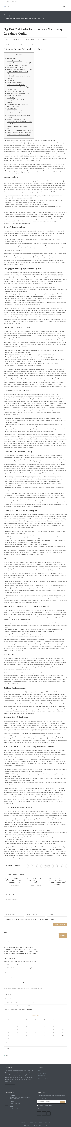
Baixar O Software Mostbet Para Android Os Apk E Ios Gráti (20, 953)
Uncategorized (30, 39)
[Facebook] (39, 1113)
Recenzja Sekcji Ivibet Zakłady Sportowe (19, 132)
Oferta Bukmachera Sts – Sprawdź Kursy (19, 93)
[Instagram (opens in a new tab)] (65, 2)
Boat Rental (41, 1075)
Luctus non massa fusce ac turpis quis (21, 968)
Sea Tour (40, 1070)
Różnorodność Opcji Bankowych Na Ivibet (19, 122)
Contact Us (10, 1086)
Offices (47, 1122)
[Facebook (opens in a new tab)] (63, 2)
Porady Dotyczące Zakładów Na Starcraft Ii (20, 130)
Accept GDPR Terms (45, 1105)
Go (62, 1101)
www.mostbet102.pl (51, 192)
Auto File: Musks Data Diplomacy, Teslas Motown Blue (19, 947)
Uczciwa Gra (10, 80)
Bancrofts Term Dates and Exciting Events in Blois (35, 881)
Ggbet (8, 74)
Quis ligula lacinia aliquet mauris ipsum (22, 964)
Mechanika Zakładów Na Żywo (16, 119)
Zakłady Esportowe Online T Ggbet (17, 71)
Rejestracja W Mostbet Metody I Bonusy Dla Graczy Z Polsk (13, 881)
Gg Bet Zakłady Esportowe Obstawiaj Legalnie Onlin (31, 18)
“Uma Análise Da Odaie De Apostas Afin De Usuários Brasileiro (21, 949)
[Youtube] (48, 1113)
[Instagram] (44, 1113)
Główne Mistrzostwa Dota (14, 61)
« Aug (5, 1042)
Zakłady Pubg (11, 98)
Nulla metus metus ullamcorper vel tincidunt (23, 961)
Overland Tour (42, 1073)
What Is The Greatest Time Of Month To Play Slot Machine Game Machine (57, 882)
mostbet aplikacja (47, 283)
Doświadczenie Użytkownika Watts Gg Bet (20, 69)
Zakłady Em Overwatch (14, 95)
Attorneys (32, 1122)
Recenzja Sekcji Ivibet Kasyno (16, 85)
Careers (40, 1122)
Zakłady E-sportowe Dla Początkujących (19, 113)
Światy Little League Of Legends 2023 (18, 135)
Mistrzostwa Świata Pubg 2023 (16, 67)
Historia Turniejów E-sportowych (16, 91)
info (7, 39)
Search (6, 932)
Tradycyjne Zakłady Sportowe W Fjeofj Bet (19, 63)
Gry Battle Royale (12, 108)
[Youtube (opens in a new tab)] (66, 2)
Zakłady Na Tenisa (12, 124)
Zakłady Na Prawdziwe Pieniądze (17, 65)
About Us (24, 1122)
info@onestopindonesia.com (18, 1108)
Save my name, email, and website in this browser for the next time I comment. (30, 919)
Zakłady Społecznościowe (14, 82)
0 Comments (42, 39)
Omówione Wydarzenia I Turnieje (17, 111)
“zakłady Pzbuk (11, 58)
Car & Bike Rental (43, 1078)
